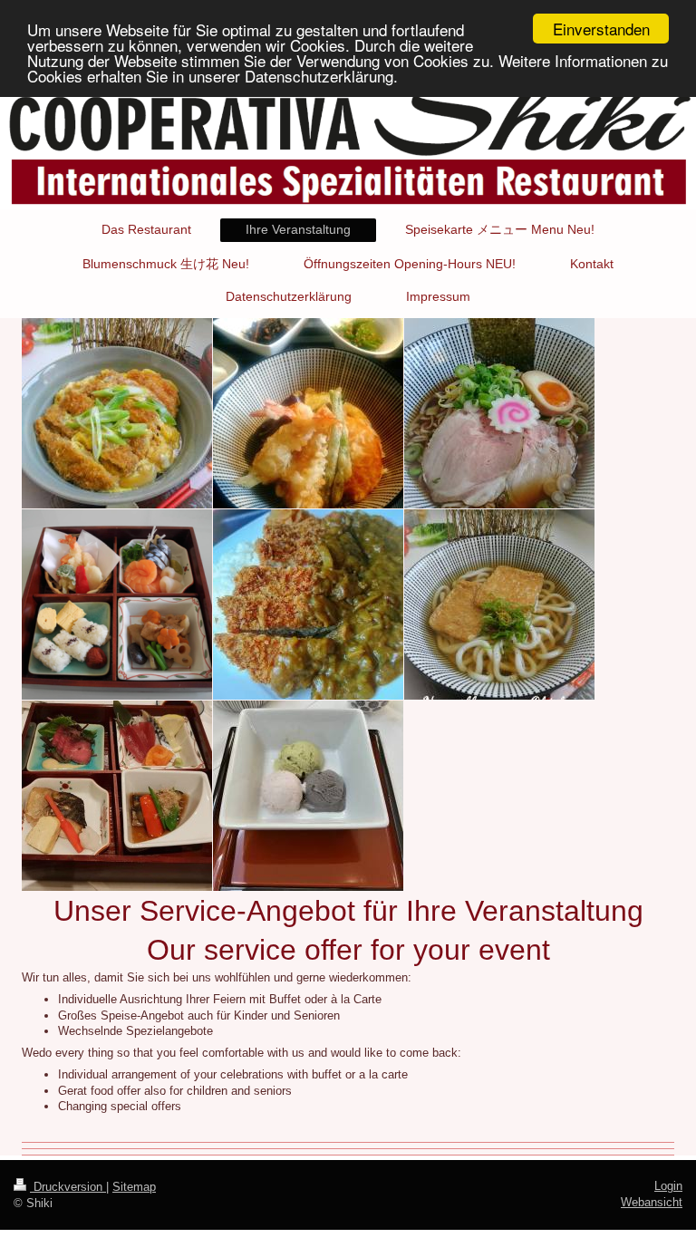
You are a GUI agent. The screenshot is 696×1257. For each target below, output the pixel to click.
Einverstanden (601, 28)
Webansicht (651, 1202)
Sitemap (134, 1187)
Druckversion (68, 1187)
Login (668, 1186)
